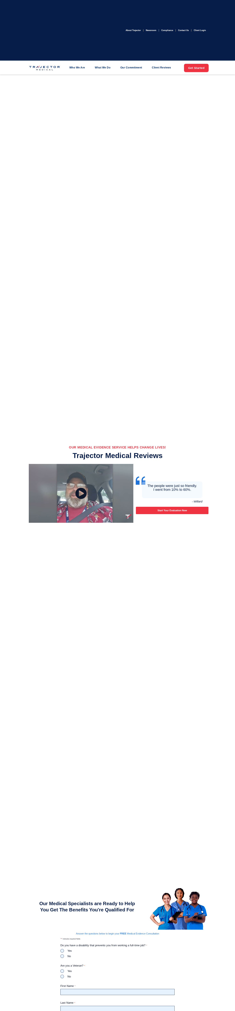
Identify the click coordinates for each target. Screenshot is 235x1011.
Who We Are (77, 67)
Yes (69, 950)
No (69, 956)
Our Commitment (131, 67)
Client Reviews (161, 67)
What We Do (102, 67)
